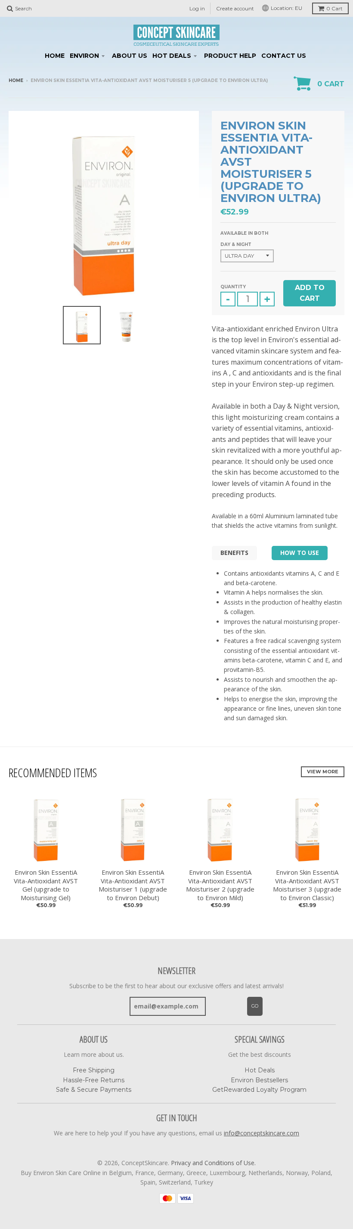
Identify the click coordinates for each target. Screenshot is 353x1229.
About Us (129, 56)
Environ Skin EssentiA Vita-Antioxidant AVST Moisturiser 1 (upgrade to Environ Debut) (133, 885)
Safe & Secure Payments (93, 1089)
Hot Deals (171, 56)
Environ (84, 56)
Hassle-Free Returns (93, 1080)
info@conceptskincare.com (261, 1133)
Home (55, 56)
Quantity (233, 287)
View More (322, 772)
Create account (235, 8)
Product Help (230, 56)
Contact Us (283, 56)
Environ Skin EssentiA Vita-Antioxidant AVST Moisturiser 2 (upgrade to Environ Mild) (220, 885)
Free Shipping (94, 1070)
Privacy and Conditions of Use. (213, 1163)
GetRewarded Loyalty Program (259, 1089)
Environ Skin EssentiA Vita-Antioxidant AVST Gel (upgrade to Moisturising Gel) (46, 885)
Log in (197, 8)
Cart (334, 8)
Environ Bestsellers (259, 1080)
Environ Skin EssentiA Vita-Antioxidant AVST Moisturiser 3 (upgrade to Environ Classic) (307, 885)
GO (254, 1006)
